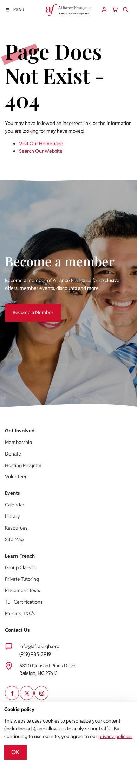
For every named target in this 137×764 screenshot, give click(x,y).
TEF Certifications (24, 602)
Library (12, 516)
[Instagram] (41, 693)
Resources (16, 528)
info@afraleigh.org (39, 646)
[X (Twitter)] (27, 693)
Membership (18, 442)
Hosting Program (23, 465)
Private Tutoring (22, 579)
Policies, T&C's (20, 613)
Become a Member (25, 307)
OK (15, 752)
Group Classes (20, 567)
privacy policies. (115, 736)
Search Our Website (41, 151)
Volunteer (16, 476)
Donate (13, 454)
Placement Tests (22, 590)
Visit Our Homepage (41, 143)
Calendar (14, 504)
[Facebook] (12, 693)
